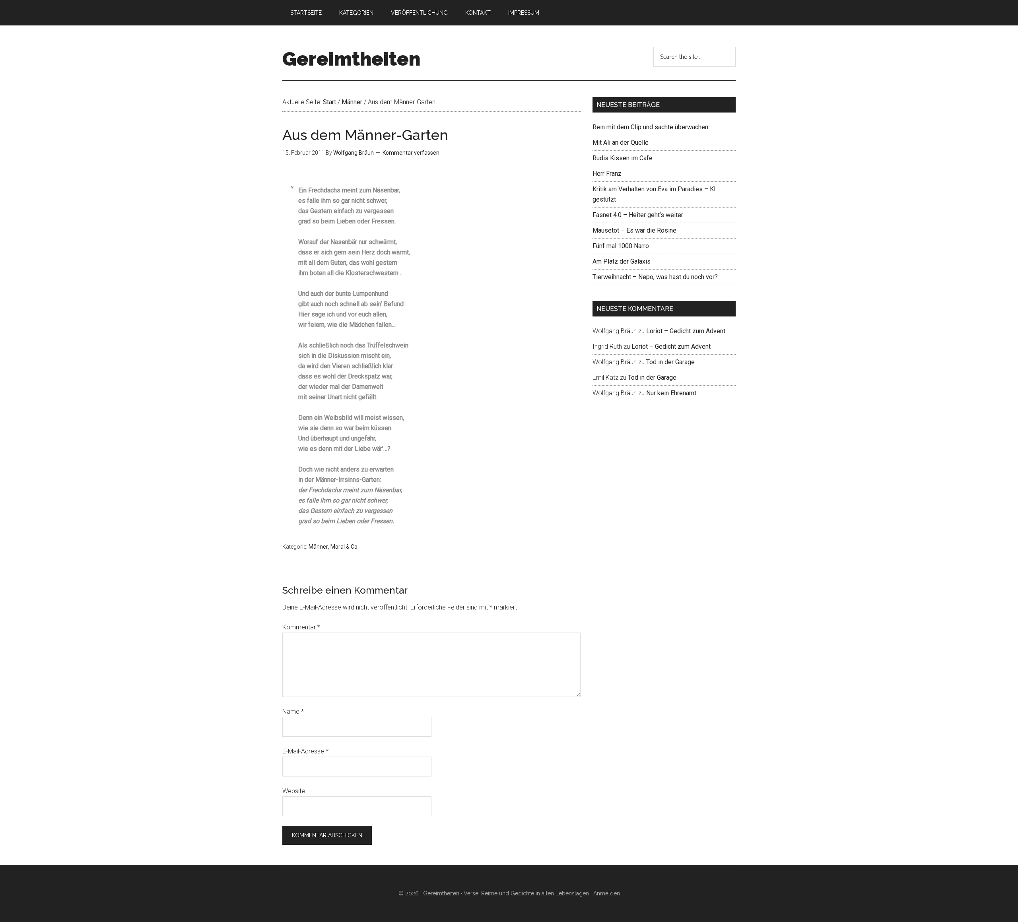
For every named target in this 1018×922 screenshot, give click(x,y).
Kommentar (301, 627)
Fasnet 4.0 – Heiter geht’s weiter (638, 215)
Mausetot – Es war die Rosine (634, 230)
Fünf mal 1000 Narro (621, 246)
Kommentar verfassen (411, 152)
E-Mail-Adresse (305, 751)
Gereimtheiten (351, 59)
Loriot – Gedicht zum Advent (685, 331)
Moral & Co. (344, 546)
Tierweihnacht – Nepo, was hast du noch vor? (655, 277)
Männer (318, 546)
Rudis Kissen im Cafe (623, 158)
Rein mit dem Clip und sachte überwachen (650, 127)
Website (293, 791)
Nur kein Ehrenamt (671, 393)
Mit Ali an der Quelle (621, 142)
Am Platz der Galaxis (622, 261)
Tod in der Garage (670, 362)
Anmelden (606, 893)
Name (293, 711)
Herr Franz (607, 173)
